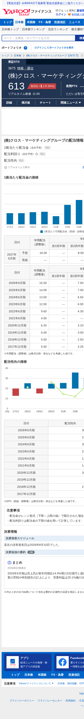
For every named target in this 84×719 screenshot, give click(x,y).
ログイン (61, 14)
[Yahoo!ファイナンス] (28, 10)
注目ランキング (58, 29)
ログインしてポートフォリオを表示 (54, 47)
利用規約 (71, 700)
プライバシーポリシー (22, 700)
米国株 (31, 22)
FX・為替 (45, 22)
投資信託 (60, 22)
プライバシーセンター (50, 700)
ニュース (74, 22)
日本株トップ (10, 29)
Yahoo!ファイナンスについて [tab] (35, 683)
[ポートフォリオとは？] (25, 48)
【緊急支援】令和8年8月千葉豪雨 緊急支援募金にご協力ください (45, 3)
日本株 (19, 22)
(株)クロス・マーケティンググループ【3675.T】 (53, 55)
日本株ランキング (33, 29)
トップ (7, 22)
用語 (47, 147)
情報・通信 (25, 68)
